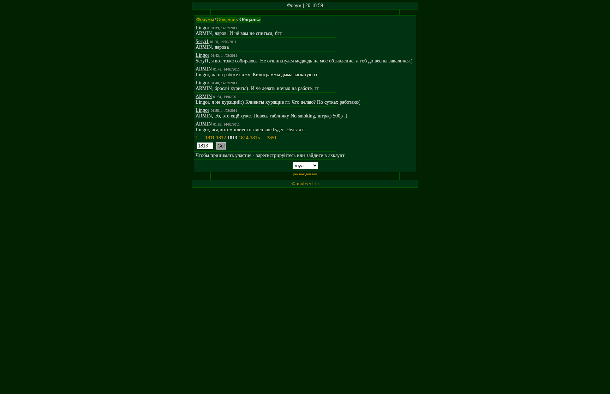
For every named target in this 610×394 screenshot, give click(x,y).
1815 (255, 137)
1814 (244, 137)
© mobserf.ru (305, 183)
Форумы (205, 19)
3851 (272, 137)
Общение (227, 19)
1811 (210, 137)
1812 (221, 137)
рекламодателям (305, 174)
